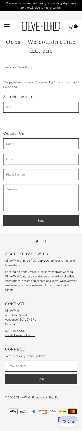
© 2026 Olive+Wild (17, 397)
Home (8, 67)
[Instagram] (44, 241)
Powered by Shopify (45, 397)
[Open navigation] (7, 26)
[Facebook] (37, 241)
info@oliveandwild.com (20, 335)
